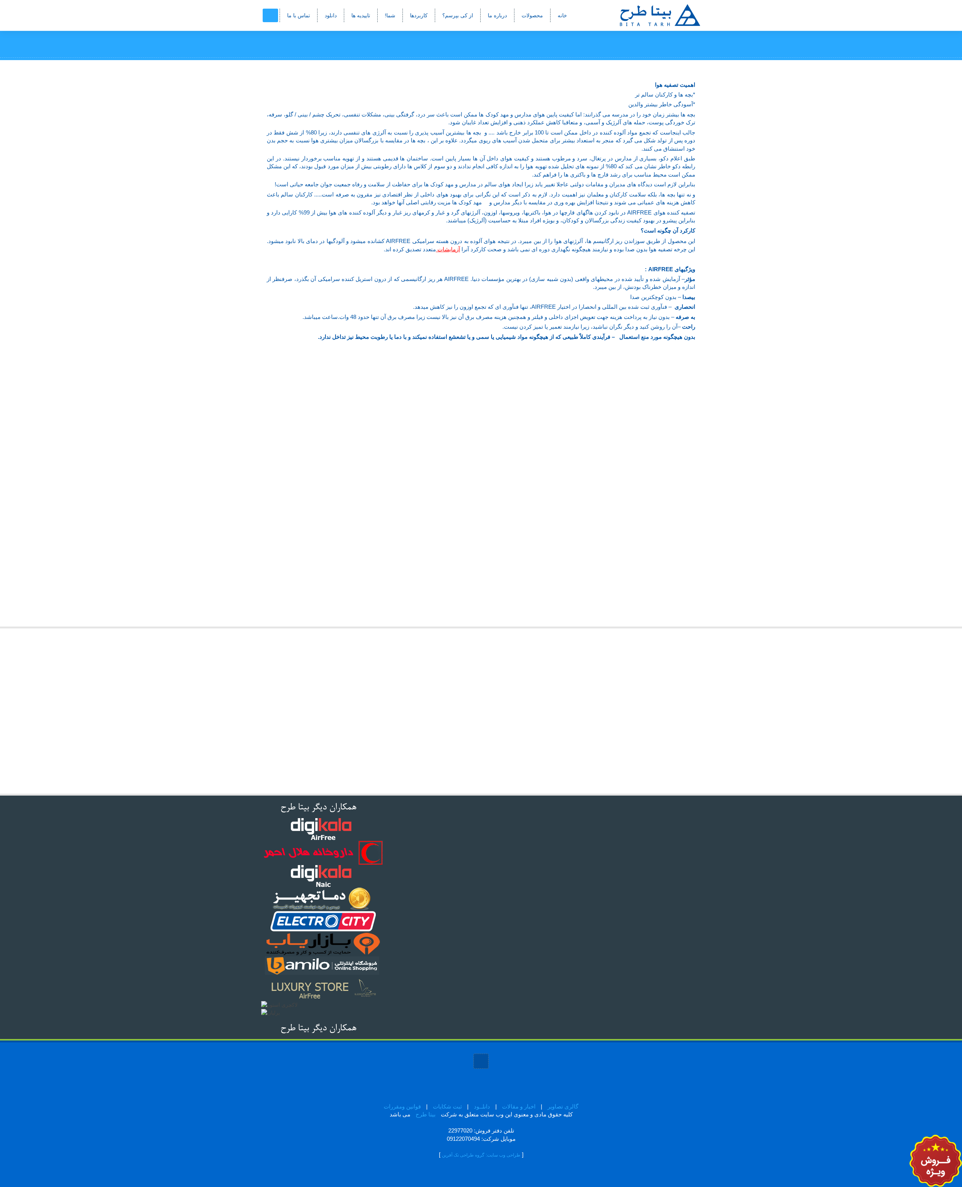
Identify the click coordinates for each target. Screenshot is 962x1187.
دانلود (331, 15)
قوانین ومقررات (402, 1106)
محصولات (532, 15)
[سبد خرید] (270, 15)
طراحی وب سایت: (503, 1155)
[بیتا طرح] (644, 15)
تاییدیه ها (360, 15)
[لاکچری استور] (323, 989)
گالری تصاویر (563, 1106)
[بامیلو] (323, 966)
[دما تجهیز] (321, 899)
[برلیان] (270, 1012)
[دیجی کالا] (321, 829)
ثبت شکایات (447, 1106)
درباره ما (497, 15)
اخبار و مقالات (518, 1106)
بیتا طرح (426, 1114)
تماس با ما (298, 15)
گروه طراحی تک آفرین (463, 1155)
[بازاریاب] (323, 944)
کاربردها (419, 15)
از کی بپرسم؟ (457, 15)
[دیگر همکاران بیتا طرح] (317, 806)
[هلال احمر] (322, 853)
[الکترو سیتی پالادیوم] (323, 921)
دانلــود (482, 1106)
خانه (562, 15)
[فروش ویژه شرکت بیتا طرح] (935, 1160)
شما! (390, 15)
